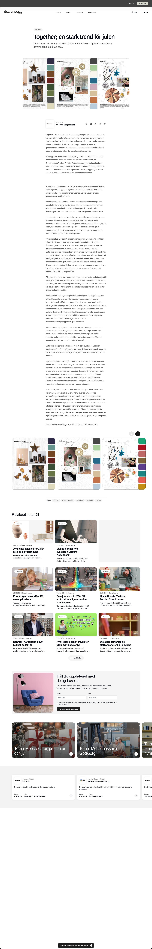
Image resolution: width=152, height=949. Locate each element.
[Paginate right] (137, 433)
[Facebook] (86, 123)
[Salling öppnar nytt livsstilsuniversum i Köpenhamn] (76, 541)
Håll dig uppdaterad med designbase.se (74, 945)
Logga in (131, 3)
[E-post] (100, 123)
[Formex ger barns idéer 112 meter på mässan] (32, 587)
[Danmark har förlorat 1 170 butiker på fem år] (32, 632)
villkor (98, 702)
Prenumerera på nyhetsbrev (68, 709)
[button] (71, 754)
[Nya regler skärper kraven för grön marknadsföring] (76, 632)
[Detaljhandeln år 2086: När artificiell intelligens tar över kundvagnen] (76, 588)
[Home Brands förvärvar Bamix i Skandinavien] (119, 587)
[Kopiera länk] (105, 124)
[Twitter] (95, 123)
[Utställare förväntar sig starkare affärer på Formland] (119, 632)
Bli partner (142, 3)
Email (89, 693)
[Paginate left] (131, 433)
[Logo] (13, 12)
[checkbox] (57, 703)
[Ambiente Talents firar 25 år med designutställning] (32, 539)
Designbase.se (69, 125)
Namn (59, 693)
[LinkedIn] (91, 123)
